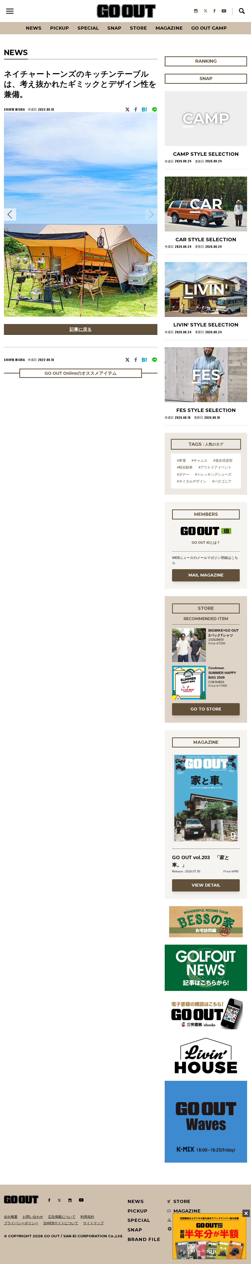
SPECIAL (88, 28)
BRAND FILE (143, 1239)
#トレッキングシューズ (213, 474)
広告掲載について (61, 1217)
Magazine (169, 28)
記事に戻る (81, 329)
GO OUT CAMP (209, 28)
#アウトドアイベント (215, 467)
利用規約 (87, 1217)
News (33, 28)
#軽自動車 (185, 467)
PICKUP (59, 28)
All (15, 22)
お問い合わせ (33, 1217)
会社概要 (11, 1217)
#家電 (181, 460)
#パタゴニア (221, 481)
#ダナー (183, 474)
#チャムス (199, 460)
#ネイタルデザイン (191, 481)
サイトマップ (93, 1223)
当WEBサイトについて (60, 1223)
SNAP (114, 28)
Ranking (231, 22)
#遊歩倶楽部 (222, 460)
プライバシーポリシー (21, 1223)
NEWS (135, 1201)
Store (138, 28)
